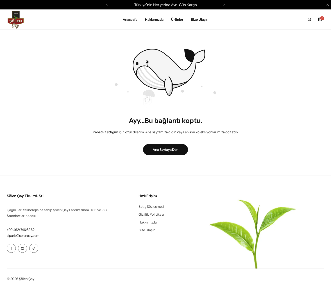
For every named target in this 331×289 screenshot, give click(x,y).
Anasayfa (130, 19)
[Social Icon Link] (11, 248)
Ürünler (177, 19)
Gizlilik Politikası (151, 214)
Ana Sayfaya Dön (165, 149)
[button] (107, 4)
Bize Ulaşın (199, 19)
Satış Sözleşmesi (151, 207)
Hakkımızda (154, 19)
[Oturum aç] (309, 19)
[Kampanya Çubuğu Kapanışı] (327, 4)
